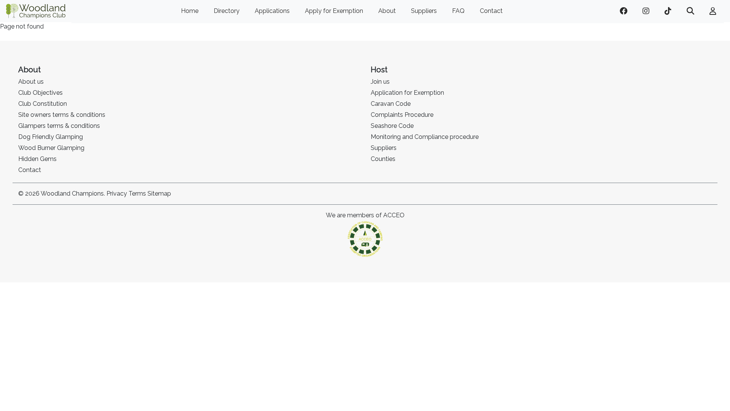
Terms (137, 193)
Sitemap (159, 193)
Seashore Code (392, 125)
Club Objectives (40, 92)
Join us (380, 81)
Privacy (116, 193)
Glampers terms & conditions (59, 125)
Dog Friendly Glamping (50, 136)
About (387, 10)
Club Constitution (42, 103)
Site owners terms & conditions (61, 114)
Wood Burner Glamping (51, 147)
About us (31, 81)
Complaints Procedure (402, 114)
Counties (383, 158)
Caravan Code (391, 103)
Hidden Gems (37, 158)
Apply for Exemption (334, 10)
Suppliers (424, 10)
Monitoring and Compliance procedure (425, 136)
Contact (491, 10)
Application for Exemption (407, 92)
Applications (272, 10)
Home (189, 10)
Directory (227, 10)
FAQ (458, 10)
